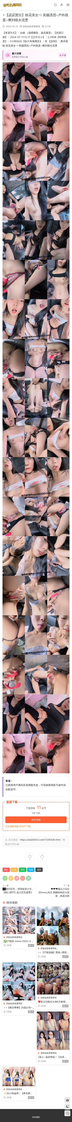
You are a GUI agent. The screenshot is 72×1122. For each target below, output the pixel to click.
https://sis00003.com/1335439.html (40, 839)
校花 (23, 869)
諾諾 (39, 869)
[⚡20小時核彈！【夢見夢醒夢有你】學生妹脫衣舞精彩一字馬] (19, 1076)
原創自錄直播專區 (31, 26)
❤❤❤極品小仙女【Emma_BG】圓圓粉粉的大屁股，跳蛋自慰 (53, 892)
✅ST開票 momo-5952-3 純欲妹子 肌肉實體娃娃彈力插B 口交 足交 (19, 941)
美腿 (31, 869)
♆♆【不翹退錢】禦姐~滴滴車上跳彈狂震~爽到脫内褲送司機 (52, 952)
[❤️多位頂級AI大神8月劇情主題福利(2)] (53, 978)
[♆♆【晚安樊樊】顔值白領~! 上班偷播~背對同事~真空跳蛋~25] (19, 981)
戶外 (14, 869)
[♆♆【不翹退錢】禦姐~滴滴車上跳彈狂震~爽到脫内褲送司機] (53, 926)
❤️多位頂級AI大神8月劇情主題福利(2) (53, 1001)
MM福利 (36, 1117)
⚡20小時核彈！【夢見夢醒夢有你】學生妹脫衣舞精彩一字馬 (19, 1093)
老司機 (13, 5)
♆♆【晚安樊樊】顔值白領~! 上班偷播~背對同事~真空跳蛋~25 (18, 1007)
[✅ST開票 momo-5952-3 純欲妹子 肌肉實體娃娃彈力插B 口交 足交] (19, 920)
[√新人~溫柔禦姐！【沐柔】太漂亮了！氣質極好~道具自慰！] (53, 1031)
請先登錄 (36, 819)
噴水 (6, 869)
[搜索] (55, 4)
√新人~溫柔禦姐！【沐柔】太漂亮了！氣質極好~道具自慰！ (52, 1057)
